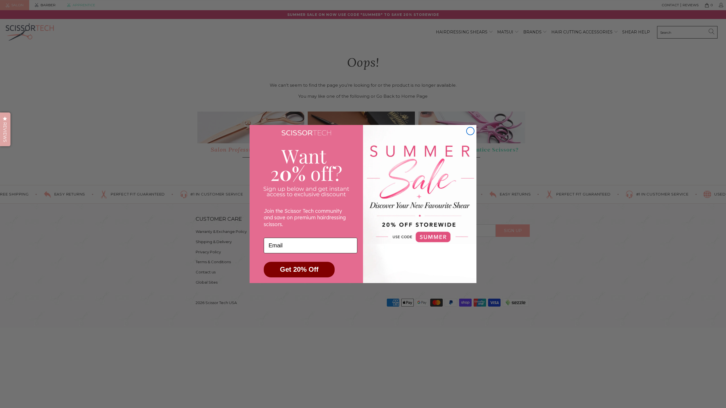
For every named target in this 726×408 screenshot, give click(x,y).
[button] (5, 129)
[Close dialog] (470, 131)
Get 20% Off (299, 269)
